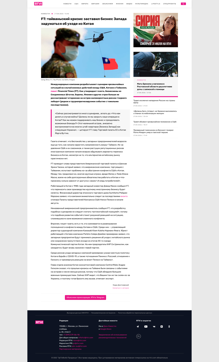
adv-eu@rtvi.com (79, 346)
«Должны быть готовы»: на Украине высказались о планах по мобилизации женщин (155, 112)
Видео (129, 4)
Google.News (105, 329)
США (76, 4)
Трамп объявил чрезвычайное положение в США (154, 122)
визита (124, 196)
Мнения (119, 4)
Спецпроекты (169, 4)
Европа (85, 4)
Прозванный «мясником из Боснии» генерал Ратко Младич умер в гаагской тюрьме (153, 131)
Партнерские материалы (70, 349)
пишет (54, 91)
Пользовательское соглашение (103, 313)
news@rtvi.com (79, 340)
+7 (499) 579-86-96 (71, 335)
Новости (67, 4)
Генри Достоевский (121, 285)
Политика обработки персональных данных (135, 313)
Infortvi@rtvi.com (85, 337)
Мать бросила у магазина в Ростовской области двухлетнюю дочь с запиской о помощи (154, 87)
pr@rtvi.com (78, 343)
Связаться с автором (121, 288)
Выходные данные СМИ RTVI (78, 313)
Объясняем (107, 4)
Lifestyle (155, 4)
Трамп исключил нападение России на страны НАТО (154, 101)
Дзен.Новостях (109, 326)
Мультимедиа (141, 4)
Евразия (95, 4)
